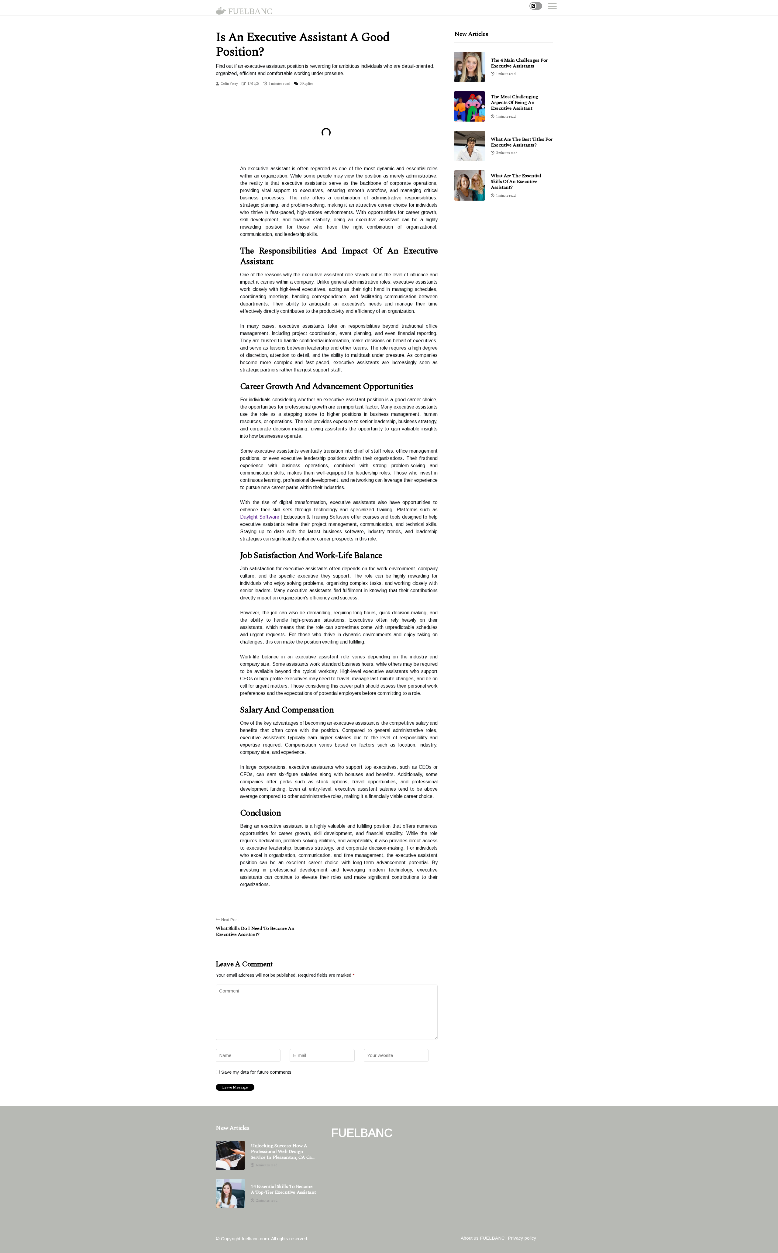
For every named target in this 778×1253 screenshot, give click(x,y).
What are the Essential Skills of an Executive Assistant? (516, 181)
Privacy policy (522, 1238)
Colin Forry (229, 84)
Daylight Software (259, 516)
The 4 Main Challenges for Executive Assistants (519, 63)
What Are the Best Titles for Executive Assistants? (522, 142)
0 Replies (306, 84)
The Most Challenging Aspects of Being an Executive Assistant (514, 102)
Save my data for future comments (256, 1072)
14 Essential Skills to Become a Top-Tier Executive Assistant (283, 1189)
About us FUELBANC (483, 1238)
